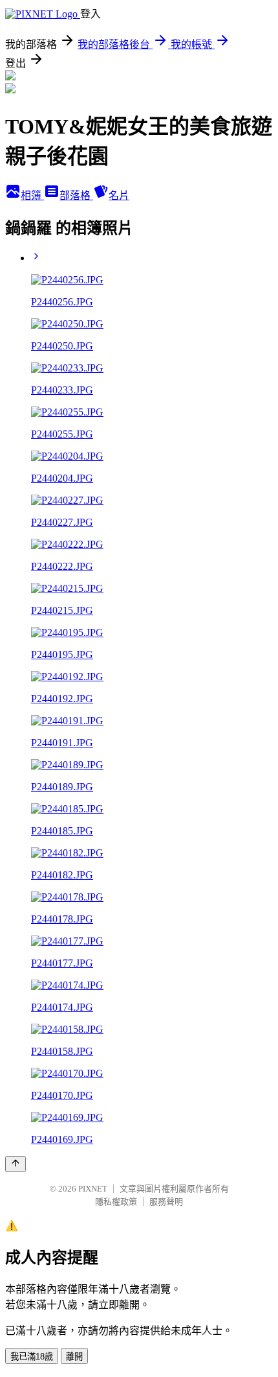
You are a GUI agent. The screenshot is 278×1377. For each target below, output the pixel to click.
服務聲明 (166, 1201)
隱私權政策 (116, 1201)
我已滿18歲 (31, 1356)
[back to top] (15, 1164)
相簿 (32, 195)
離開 (74, 1356)
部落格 (76, 195)
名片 (119, 195)
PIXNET (92, 1189)
